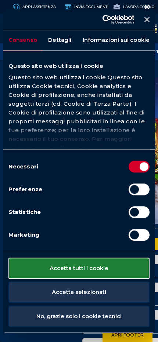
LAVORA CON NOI (138, 6)
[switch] (139, 189)
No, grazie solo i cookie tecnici (79, 316)
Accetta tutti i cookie (79, 268)
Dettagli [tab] (59, 39)
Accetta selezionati (79, 291)
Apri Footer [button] (127, 335)
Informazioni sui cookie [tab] (116, 39)
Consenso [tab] (22, 39)
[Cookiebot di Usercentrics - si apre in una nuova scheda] (102, 19)
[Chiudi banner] (147, 19)
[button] (147, 7)
